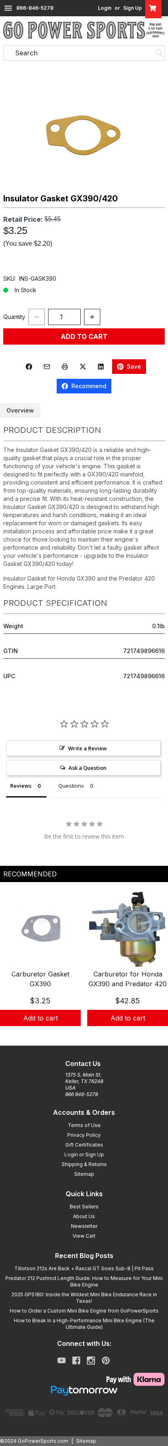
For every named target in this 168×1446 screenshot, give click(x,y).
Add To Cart (84, 336)
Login (104, 8)
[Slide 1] (74, 1035)
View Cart (84, 1236)
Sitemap (84, 1174)
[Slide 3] (93, 1035)
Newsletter (84, 1226)
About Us (84, 1216)
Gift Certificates (84, 1145)
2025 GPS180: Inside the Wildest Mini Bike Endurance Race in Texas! (84, 1297)
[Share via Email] (46, 366)
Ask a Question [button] (87, 767)
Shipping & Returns (84, 1164)
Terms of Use (84, 1125)
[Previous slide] (13, 967)
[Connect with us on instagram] (91, 1361)
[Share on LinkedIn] (100, 366)
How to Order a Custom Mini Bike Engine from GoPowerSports (84, 1311)
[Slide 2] (84, 1035)
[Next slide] (154, 967)
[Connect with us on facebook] (76, 1361)
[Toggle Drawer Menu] (8, 8)
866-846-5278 (34, 8)
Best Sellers (84, 1207)
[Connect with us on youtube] (61, 1361)
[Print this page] (64, 366)
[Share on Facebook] (28, 366)
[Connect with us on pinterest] (105, 1361)
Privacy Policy (84, 1135)
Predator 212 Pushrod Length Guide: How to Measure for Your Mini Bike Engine (84, 1281)
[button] (84, 127)
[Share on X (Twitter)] (82, 366)
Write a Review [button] (87, 748)
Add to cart (40, 1018)
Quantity (14, 316)
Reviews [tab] (20, 785)
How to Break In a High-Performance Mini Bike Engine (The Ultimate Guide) (84, 1323)
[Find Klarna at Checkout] (84, 1379)
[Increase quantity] (92, 317)
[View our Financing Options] (84, 1391)
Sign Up (132, 8)
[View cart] (153, 8)
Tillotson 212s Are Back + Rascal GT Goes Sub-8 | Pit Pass (84, 1268)
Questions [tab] (71, 785)
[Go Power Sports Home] (84, 30)
